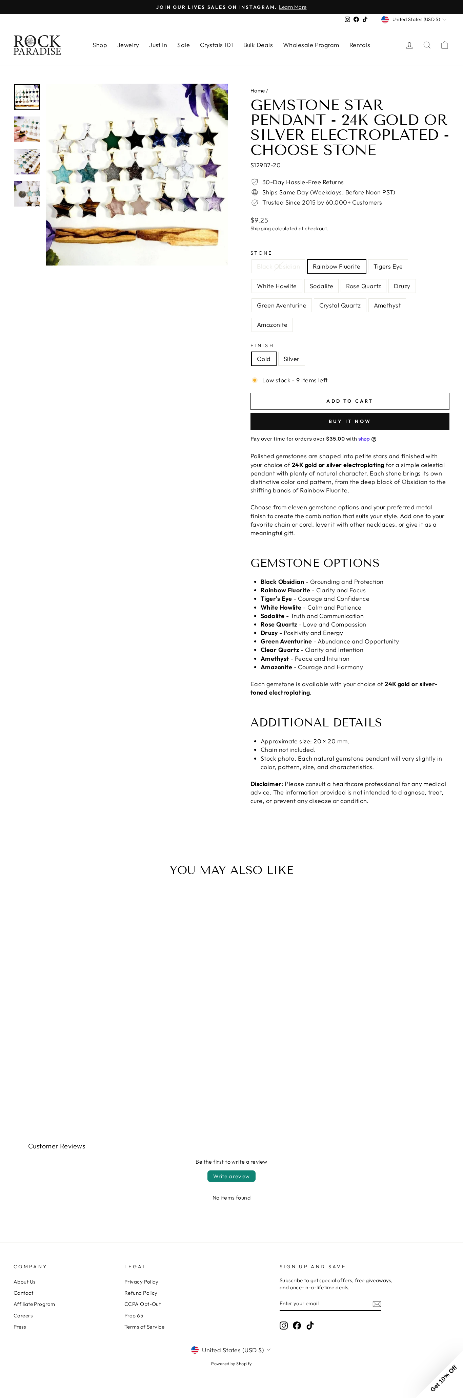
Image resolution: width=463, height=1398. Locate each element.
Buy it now (350, 421)
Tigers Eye (388, 266)
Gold (264, 359)
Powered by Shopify (231, 1363)
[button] (439, 1374)
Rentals (359, 45)
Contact (23, 1293)
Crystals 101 (216, 45)
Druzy (402, 286)
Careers (23, 1315)
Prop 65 (133, 1315)
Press (20, 1326)
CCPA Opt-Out (142, 1304)
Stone (261, 253)
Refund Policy (141, 1293)
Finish (262, 345)
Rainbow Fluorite (336, 266)
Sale (183, 45)
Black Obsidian (278, 266)
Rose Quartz (363, 286)
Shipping (260, 228)
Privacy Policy (141, 1281)
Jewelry (128, 45)
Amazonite (272, 325)
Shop (100, 45)
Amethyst (387, 305)
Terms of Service (144, 1326)
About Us (25, 1281)
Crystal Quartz (340, 305)
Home (257, 90)
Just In (158, 45)
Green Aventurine (281, 305)
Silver (292, 359)
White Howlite (277, 286)
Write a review (231, 1176)
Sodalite (322, 286)
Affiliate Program (34, 1304)
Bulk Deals (258, 45)
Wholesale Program (311, 45)
